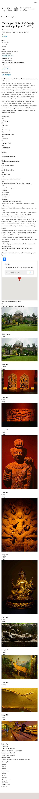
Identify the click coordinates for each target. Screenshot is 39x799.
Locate (4, 259)
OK (30, 272)
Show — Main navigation (8, 17)
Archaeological (6, 74)
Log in (35, 2)
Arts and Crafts (6, 69)
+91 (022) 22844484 (7, 56)
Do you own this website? (13, 272)
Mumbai (4, 36)
